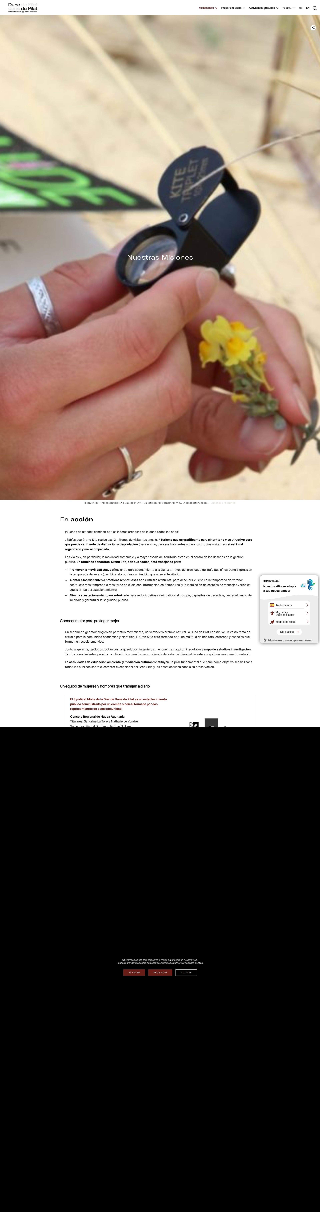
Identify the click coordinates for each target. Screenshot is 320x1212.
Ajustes (186, 972)
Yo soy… (287, 7)
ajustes (199, 962)
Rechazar (160, 972)
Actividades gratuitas (262, 7)
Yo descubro (206, 7)
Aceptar (134, 972)
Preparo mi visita (231, 7)
